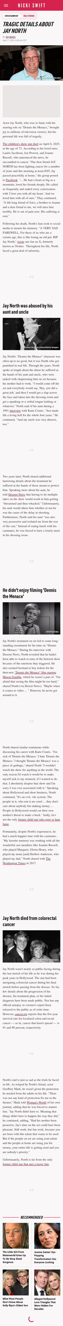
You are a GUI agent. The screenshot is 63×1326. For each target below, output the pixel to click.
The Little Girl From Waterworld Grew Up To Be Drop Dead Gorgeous (14, 1257)
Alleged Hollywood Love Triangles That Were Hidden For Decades (45, 1303)
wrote (20, 241)
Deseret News (16, 494)
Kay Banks (10, 37)
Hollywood (29, 15)
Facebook (11, 180)
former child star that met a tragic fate (26, 1164)
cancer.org (21, 1014)
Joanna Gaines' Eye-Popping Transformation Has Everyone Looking (45, 1257)
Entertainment (11, 15)
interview (15, 410)
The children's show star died (20, 144)
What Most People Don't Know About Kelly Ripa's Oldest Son (15, 1302)
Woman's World (36, 1102)
